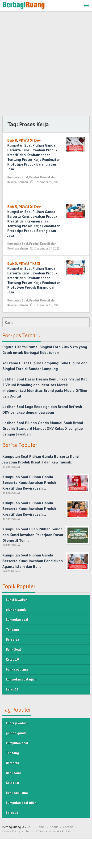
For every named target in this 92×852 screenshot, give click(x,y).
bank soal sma (17, 669)
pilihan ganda (16, 609)
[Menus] (86, 6)
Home (41, 827)
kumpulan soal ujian (21, 679)
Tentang (12, 629)
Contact (68, 827)
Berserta (12, 639)
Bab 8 (12, 140)
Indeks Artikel (61, 831)
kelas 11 (12, 689)
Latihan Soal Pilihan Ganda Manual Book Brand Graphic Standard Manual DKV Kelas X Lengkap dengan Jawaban (42, 428)
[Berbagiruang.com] (23, 4)
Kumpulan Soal (17, 177)
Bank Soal (13, 649)
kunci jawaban (17, 599)
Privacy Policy (11, 831)
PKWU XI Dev (30, 140)
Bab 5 (12, 206)
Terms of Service (36, 831)
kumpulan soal (17, 619)
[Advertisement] (46, 65)
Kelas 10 (12, 659)
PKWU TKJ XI (29, 263)
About (54, 827)
